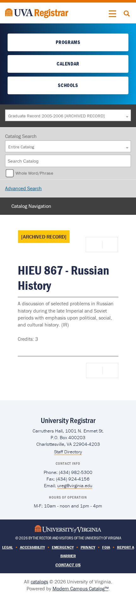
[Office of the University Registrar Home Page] (36, 12)
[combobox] (68, 115)
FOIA (106, 547)
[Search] (126, 161)
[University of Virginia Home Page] (68, 528)
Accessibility (32, 547)
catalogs (39, 581)
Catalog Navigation (31, 206)
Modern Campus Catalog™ (80, 588)
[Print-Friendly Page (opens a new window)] (95, 244)
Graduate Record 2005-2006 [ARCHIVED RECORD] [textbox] (56, 116)
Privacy (88, 547)
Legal (7, 547)
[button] (112, 14)
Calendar (68, 63)
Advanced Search (23, 188)
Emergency (63, 547)
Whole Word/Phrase (34, 173)
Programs (68, 42)
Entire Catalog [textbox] (21, 147)
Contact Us (68, 565)
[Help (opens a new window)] (109, 244)
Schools (68, 85)
